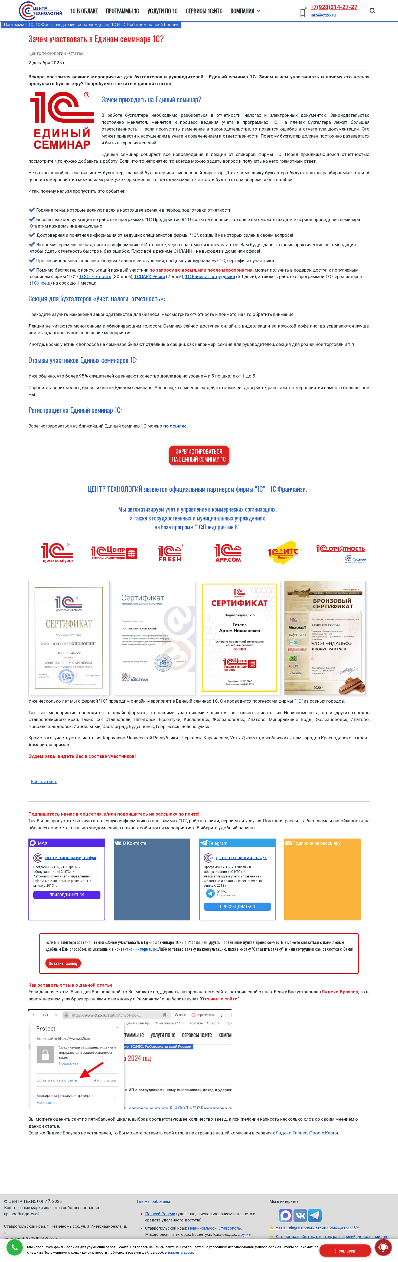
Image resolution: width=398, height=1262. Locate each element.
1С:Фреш (40, 283)
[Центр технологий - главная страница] (40, 10)
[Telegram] (208, 858)
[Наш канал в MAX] (285, 1215)
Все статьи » (44, 781)
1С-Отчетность (95, 276)
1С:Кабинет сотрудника (210, 276)
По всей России (160, 1213)
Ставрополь (229, 1228)
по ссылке (175, 426)
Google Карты (323, 1133)
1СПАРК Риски (149, 276)
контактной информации (135, 948)
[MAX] (38, 858)
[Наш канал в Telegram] (315, 1215)
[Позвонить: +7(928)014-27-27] (14, 1247)
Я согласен (345, 1250)
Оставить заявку (63, 963)
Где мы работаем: (154, 1201)
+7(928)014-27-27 (334, 7)
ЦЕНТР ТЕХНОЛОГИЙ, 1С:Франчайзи (72, 858)
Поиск (373, 8)
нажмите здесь (180, 1252)
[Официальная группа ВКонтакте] (300, 1215)
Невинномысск (202, 1228)
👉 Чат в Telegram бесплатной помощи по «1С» (314, 1227)
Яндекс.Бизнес (291, 1133)
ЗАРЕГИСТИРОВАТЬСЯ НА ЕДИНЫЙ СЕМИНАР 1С (199, 455)
